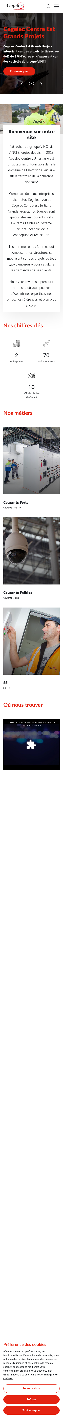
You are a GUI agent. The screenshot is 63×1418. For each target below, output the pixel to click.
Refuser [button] (32, 1399)
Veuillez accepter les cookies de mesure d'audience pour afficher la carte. (31, 717)
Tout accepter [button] (31, 1410)
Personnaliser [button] (31, 1388)
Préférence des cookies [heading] (24, 1345)
